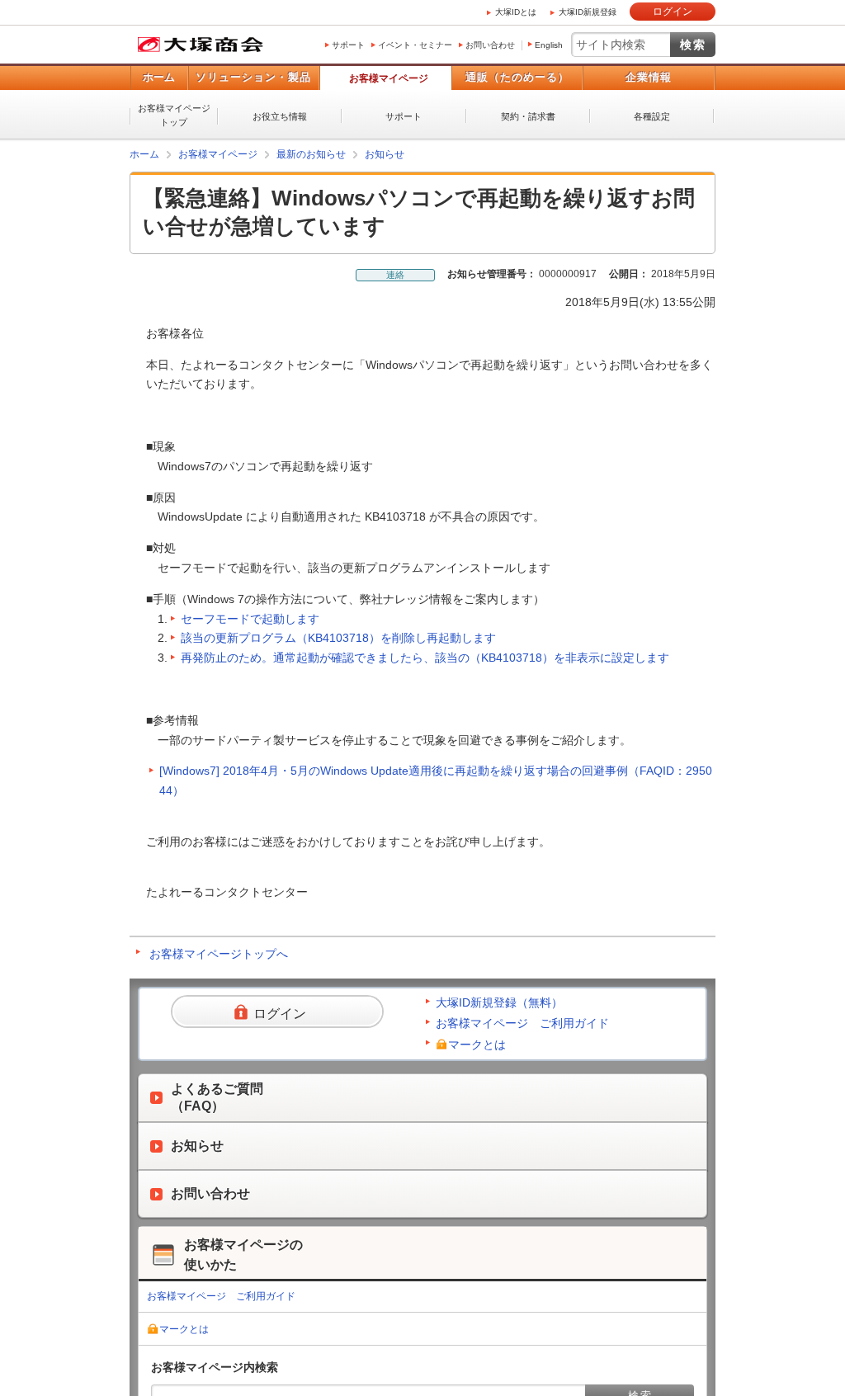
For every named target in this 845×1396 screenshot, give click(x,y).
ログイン (672, 11)
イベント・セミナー (415, 45)
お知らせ (384, 154)
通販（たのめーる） (517, 77)
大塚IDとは (515, 12)
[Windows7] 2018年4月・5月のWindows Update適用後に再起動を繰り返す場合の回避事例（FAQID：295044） (435, 780)
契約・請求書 (528, 116)
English (549, 45)
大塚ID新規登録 (587, 12)
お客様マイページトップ (174, 115)
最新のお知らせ (311, 154)
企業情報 (648, 77)
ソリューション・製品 (253, 77)
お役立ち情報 (280, 116)
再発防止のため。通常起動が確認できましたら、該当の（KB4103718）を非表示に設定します (425, 657)
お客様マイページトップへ (218, 953)
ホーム (159, 77)
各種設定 (652, 116)
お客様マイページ (388, 78)
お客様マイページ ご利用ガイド (522, 1023)
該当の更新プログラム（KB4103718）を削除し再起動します (338, 637)
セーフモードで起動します (250, 618)
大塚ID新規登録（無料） (499, 1002)
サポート (348, 45)
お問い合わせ (490, 45)
